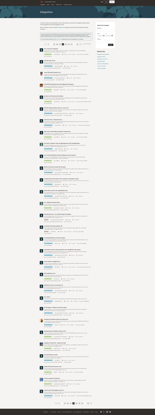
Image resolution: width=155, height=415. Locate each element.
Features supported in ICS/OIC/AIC (52, 378)
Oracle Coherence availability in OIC (52, 261)
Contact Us (59, 411)
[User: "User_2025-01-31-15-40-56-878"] (41, 332)
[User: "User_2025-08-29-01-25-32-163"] (41, 308)
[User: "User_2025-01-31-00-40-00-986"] (41, 168)
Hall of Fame (59, 4)
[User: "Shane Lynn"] (41, 239)
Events (52, 4)
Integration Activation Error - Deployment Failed (55, 343)
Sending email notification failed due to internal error (56, 319)
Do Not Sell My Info (68, 411)
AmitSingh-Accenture (54, 385)
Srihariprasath (57, 184)
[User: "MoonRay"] (41, 85)
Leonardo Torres (58, 125)
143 (65, 44)
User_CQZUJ (56, 101)
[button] (87, 44)
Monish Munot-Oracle (54, 186)
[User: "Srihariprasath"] (41, 180)
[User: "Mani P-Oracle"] (41, 344)
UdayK (55, 372)
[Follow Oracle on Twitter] (104, 412)
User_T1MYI (56, 137)
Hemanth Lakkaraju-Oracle (55, 68)
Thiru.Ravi (57, 395)
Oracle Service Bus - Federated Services (53, 119)
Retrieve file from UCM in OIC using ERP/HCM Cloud (56, 190)
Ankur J (56, 324)
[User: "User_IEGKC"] (41, 227)
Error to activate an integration (51, 48)
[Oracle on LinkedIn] (107, 412)
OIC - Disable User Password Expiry (52, 202)
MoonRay (56, 89)
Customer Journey (68, 4)
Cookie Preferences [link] (86, 411)
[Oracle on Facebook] (101, 412)
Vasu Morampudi (58, 66)
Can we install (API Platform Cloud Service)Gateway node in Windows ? (60, 155)
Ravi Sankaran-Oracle (86, 101)
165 (77, 44)
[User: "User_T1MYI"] (41, 132)
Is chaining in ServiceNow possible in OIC (53, 226)
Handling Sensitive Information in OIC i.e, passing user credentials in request (61, 178)
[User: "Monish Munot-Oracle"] (41, 203)
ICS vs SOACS (47, 297)
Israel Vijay (56, 278)
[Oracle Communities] (102, 2)
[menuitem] (106, 1)
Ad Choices (92, 411)
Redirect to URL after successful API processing (54, 167)
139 (54, 44)
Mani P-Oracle (53, 257)
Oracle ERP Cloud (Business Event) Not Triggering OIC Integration (59, 84)
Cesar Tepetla (56, 54)
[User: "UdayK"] (41, 367)
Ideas (48, 4)
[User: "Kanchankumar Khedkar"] (41, 73)
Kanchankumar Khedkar (59, 78)
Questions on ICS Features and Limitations (53, 96)
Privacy (63, 411)
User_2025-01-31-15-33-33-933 (60, 196)
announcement (59, 39)
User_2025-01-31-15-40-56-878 (60, 336)
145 (71, 44)
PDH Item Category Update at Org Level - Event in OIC (56, 107)
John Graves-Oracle (87, 267)
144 (68, 44)
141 (60, 44)
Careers (96, 411)
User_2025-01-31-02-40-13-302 (61, 113)
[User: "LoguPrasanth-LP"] (41, 144)
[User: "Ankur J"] (41, 320)
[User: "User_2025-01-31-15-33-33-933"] (41, 192)
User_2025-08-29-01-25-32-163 (61, 313)
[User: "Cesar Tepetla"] (41, 50)
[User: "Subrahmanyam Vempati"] (41, 379)
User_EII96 (52, 79)
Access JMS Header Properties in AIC (52, 72)
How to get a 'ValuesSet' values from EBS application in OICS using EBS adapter (62, 143)
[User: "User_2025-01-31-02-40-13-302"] (41, 109)
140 (57, 44)
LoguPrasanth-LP (58, 148)
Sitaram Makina (53, 292)
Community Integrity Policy (77, 411)
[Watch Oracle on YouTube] (110, 412)
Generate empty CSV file (49, 60)
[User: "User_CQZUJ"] (41, 97)
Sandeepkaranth (58, 301)
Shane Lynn (57, 243)
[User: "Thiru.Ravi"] (41, 391)
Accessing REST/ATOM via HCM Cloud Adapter (54, 237)
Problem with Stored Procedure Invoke (52, 366)
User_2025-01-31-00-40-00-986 (61, 172)
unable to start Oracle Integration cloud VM (54, 390)
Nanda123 (87, 301)
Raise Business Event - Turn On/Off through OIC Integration (57, 214)
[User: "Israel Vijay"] (41, 274)
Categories (42, 4)
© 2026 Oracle (45, 411)
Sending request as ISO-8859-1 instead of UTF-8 (55, 331)
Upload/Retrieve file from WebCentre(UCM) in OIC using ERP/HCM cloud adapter (62, 249)
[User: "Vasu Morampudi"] (41, 62)
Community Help (53, 411)
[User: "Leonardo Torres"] (41, 121)
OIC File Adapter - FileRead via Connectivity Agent (55, 307)
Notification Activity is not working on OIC (53, 285)
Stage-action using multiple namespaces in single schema (57, 131)
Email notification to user (49, 273)
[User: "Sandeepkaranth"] (41, 298)
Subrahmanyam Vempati (59, 384)
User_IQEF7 (57, 360)
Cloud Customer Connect (50, 1)
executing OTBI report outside (51, 354)
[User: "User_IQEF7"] (41, 356)
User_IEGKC (53, 231)
